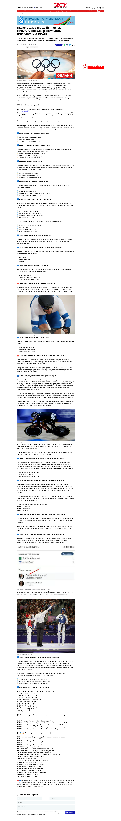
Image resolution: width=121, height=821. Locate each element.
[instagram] (97, 8)
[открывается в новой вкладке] (100, 8)
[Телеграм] (70, 45)
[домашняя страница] (60, 7)
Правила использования (35, 812)
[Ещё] (74, 45)
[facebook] (95, 8)
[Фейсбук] (67, 45)
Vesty (18, 14)
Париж (27, 47)
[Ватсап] (64, 45)
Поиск (87, 7)
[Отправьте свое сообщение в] (93, 68)
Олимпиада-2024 (33, 47)
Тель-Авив (39, 7)
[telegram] (92, 8)
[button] (103, 8)
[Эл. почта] (72, 45)
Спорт (23, 14)
